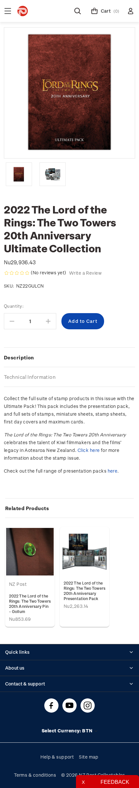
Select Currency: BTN (68, 730)
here (113, 471)
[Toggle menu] (8, 11)
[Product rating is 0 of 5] (17, 273)
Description (19, 357)
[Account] (130, 11)
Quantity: (14, 305)
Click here (89, 450)
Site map (89, 757)
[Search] (77, 11)
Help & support (57, 757)
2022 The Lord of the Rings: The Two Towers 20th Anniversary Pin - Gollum (30, 604)
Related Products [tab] (27, 508)
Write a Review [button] (85, 273)
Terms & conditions (35, 775)
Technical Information (30, 377)
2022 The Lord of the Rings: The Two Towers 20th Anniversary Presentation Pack (84, 591)
